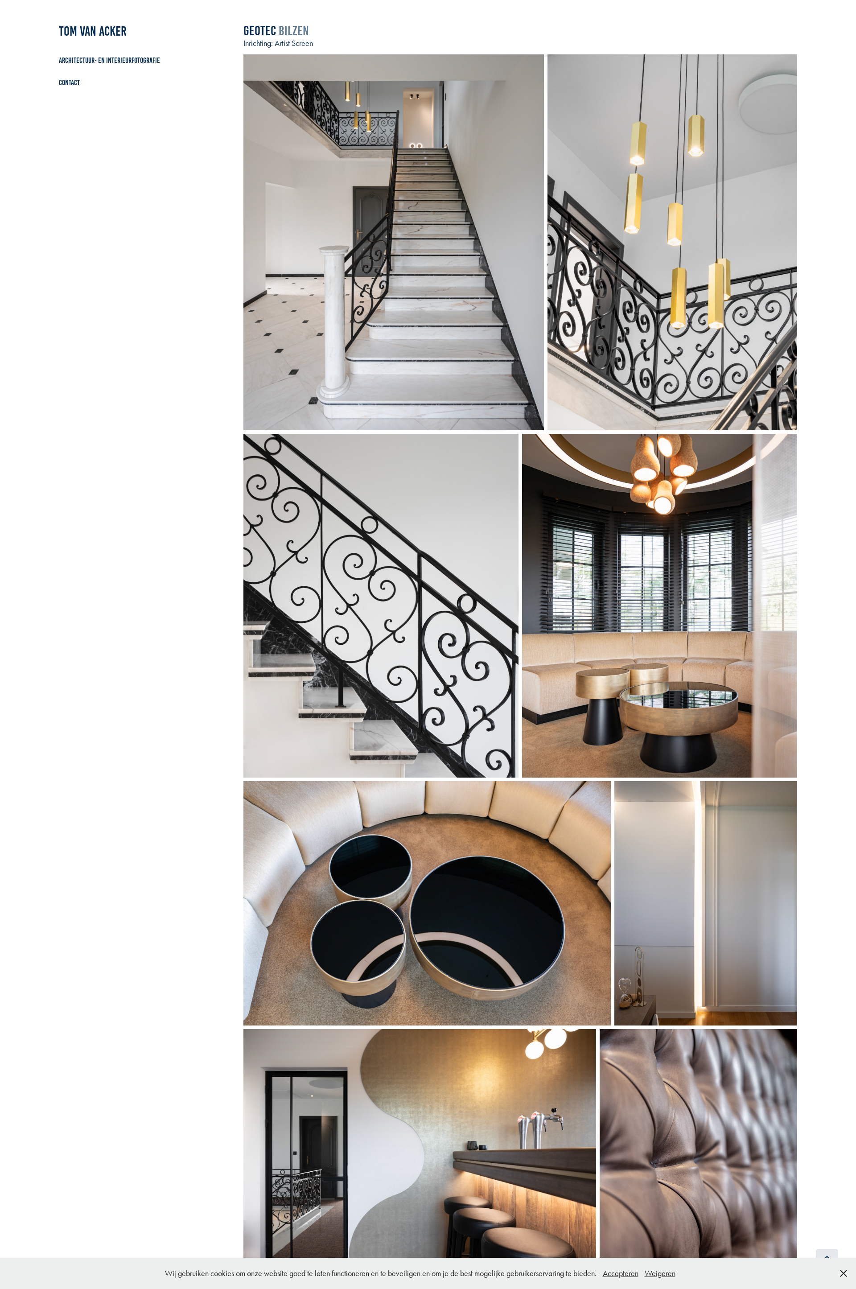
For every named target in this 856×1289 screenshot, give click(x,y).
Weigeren (660, 1273)
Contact (69, 82)
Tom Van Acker (93, 31)
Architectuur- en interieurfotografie (109, 60)
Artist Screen (294, 43)
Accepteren (620, 1273)
